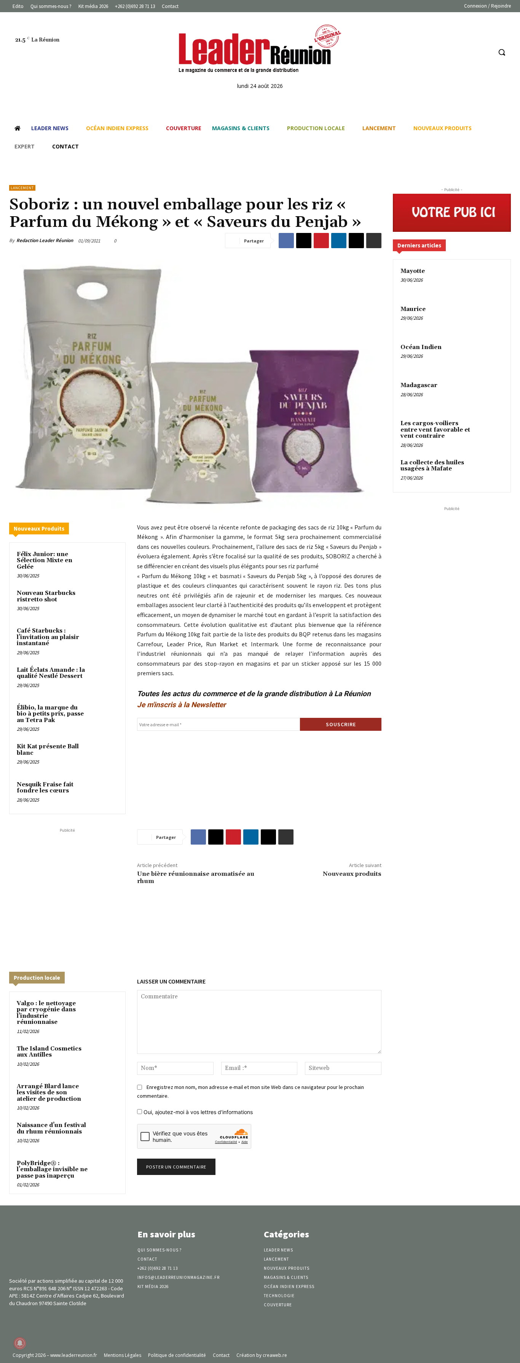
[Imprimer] (373, 240)
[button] (502, 52)
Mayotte (412, 271)
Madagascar (418, 385)
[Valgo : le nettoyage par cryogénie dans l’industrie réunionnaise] (105, 1012)
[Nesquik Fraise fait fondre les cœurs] (105, 793)
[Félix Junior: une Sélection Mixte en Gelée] (105, 563)
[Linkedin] (471, 52)
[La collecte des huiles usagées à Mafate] (490, 471)
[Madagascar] (490, 394)
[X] (303, 240)
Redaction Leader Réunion (44, 240)
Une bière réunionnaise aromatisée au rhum (195, 877)
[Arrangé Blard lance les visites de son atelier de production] (105, 1095)
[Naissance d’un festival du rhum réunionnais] (105, 1134)
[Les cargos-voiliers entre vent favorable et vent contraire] (490, 432)
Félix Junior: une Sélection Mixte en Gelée (44, 561)
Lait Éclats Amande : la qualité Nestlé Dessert (51, 673)
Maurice (413, 309)
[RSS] (485, 52)
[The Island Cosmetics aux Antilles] (105, 1057)
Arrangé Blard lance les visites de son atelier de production (49, 1093)
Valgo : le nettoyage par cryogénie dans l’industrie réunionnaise (46, 1013)
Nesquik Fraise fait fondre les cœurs (45, 788)
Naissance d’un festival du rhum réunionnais (51, 1128)
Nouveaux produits (352, 874)
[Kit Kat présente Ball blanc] (105, 755)
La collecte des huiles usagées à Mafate (432, 466)
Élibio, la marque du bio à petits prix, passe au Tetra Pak (50, 714)
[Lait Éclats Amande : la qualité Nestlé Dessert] (105, 679)
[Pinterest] (321, 240)
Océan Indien (421, 347)
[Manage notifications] (20, 1343)
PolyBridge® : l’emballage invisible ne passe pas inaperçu (52, 1170)
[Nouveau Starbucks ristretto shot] (105, 602)
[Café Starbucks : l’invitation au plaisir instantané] (105, 640)
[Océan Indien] (490, 356)
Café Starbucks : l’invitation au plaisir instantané (48, 637)
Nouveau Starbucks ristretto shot (46, 596)
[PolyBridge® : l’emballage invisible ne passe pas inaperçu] (105, 1172)
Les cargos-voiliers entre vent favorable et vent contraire (435, 430)
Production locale (37, 977)
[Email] (356, 240)
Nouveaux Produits (39, 528)
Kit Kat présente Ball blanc (48, 750)
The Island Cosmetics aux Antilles (49, 1052)
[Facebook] (457, 52)
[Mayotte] (490, 280)
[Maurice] (490, 318)
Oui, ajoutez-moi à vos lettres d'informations (197, 1112)
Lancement (22, 187)
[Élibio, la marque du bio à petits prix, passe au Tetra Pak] (105, 716)
